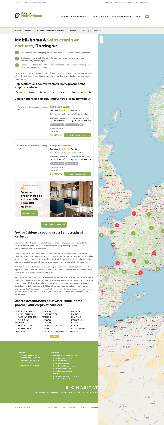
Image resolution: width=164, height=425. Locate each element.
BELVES (47, 319)
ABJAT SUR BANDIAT (27, 311)
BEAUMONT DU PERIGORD (50, 315)
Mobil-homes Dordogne (54, 224)
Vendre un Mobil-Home (30, 365)
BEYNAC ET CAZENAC (53, 325)
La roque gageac (47, 92)
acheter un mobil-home (60, 288)
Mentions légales (69, 407)
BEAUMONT (49, 311)
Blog (138, 16)
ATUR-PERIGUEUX (26, 325)
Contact (135, 2)
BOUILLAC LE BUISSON (54, 331)
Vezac (31, 92)
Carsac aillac (77, 92)
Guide (22, 352)
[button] (132, 232)
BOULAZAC (76, 311)
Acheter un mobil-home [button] (73, 16)
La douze (93, 92)
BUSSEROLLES (77, 319)
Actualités (108, 2)
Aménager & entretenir (30, 360)
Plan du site (52, 407)
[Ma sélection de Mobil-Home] (147, 16)
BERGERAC (49, 322)
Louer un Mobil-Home (29, 363)
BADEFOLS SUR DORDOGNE (23, 330)
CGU (83, 407)
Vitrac (63, 92)
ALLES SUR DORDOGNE (28, 317)
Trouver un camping (29, 355)
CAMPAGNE (76, 322)
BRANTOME (76, 317)
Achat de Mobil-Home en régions (39, 30)
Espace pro (144, 2)
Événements (118, 2)
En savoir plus (29, 213)
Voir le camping (77, 135)
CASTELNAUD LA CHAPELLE (77, 330)
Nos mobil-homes (121, 16)
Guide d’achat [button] (99, 16)
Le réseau (127, 2)
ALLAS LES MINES (25, 314)
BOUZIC (74, 314)
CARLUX (74, 325)
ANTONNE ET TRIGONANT (22, 321)
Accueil (18, 30)
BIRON (47, 328)
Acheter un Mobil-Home (30, 357)
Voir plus (54, 336)
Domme (19, 92)
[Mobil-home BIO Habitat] (82, 387)
